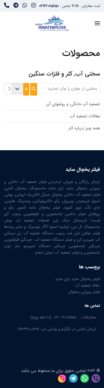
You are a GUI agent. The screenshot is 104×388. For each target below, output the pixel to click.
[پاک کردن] (26, 89)
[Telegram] (15, 6)
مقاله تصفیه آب (87, 285)
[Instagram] (33, 6)
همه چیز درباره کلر (84, 128)
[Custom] (6, 6)
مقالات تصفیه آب (85, 116)
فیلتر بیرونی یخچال (84, 292)
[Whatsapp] (24, 6)
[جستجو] (33, 89)
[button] (97, 23)
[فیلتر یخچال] (94, 378)
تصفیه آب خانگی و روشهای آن (73, 104)
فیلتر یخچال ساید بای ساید (77, 279)
